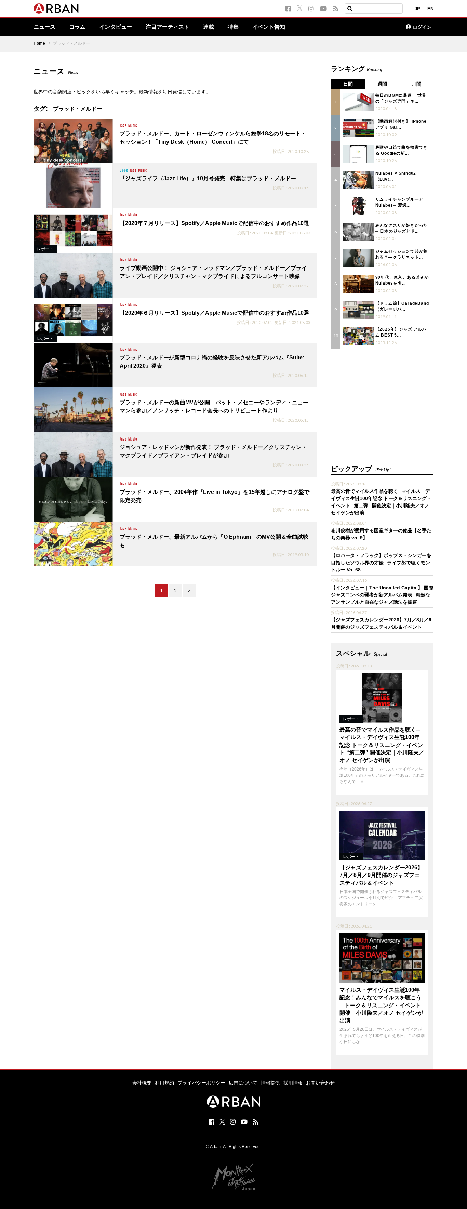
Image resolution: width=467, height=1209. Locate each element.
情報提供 (270, 1083)
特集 (233, 27)
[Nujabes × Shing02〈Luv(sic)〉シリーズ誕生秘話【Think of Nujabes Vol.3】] (358, 180)
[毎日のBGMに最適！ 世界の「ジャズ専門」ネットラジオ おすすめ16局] (358, 102)
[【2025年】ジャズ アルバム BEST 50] (358, 336)
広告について (243, 1083)
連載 (208, 27)
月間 (416, 84)
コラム (77, 27)
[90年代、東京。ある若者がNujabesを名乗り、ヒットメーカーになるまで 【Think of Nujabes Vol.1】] (358, 284)
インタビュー (115, 27)
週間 (382, 84)
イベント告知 (268, 27)
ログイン (422, 27)
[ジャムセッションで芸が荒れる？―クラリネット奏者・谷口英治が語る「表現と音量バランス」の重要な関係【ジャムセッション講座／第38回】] (358, 258)
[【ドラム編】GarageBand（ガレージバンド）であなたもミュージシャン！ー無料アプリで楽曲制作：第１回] (358, 310)
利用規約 (164, 1083)
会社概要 (141, 1083)
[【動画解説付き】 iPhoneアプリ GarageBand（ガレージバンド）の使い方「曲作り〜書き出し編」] (358, 128)
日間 (348, 84)
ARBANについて (370, 27)
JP (417, 8)
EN (430, 8)
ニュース (44, 27)
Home (39, 43)
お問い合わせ (320, 1083)
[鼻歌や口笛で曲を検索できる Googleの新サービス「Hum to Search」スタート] (358, 154)
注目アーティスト (167, 27)
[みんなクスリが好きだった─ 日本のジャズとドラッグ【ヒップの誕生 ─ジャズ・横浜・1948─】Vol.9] (358, 232)
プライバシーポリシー (201, 1083)
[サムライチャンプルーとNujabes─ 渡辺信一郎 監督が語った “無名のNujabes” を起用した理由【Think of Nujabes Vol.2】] (358, 206)
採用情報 (293, 1083)
